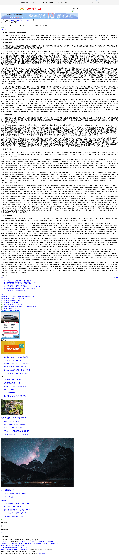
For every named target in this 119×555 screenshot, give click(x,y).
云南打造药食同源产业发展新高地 (12, 304)
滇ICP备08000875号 (6, 543)
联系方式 (31, 542)
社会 (37, 2)
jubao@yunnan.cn (43, 553)
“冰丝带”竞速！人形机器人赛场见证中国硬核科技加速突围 (19, 296)
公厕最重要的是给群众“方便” (12, 383)
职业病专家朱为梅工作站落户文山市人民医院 (17, 427)
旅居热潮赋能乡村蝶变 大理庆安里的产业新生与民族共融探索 (19, 288)
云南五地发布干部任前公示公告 (13, 506)
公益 (41, 2)
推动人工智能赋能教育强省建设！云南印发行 (17, 370)
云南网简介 (4, 542)
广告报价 (22, 542)
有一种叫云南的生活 (7, 490)
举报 (116, 277)
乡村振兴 (51, 2)
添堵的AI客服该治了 (10, 389)
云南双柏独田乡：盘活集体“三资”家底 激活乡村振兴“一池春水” (20, 282)
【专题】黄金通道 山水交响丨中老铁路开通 (16, 493)
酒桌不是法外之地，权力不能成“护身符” (15, 396)
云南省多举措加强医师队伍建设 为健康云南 (16, 363)
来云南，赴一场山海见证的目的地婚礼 (15, 424)
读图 (2, 294)
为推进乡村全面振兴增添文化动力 (13, 516)
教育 (59, 2)
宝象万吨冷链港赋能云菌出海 (10, 308)
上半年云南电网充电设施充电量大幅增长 (14, 290)
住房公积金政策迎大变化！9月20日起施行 (16, 367)
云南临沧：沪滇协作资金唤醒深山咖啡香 (14, 285)
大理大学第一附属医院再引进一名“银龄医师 (16, 431)
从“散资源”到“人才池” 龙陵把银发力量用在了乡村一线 (17, 280)
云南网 (12, 20)
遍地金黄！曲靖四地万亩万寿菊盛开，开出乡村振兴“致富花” (19, 306)
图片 (34, 2)
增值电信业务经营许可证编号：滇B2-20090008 (14, 549)
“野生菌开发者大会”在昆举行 (10, 302)
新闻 (27, 2)
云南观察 (3, 500)
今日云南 (3, 277)
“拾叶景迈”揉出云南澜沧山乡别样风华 (14, 418)
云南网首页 (22, 2)
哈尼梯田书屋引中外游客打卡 (12, 421)
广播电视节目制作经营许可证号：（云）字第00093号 (15, 547)
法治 (56, 2)
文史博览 (26, 20)
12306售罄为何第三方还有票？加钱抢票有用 (16, 503)
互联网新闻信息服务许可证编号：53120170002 (25, 543)
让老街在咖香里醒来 (10, 392)
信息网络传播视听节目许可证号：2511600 (51, 543)
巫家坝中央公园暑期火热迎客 (10, 310)
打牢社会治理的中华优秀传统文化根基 (15, 513)
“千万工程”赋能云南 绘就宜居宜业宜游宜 (15, 373)
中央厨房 (41, 542)
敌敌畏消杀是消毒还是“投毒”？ (13, 380)
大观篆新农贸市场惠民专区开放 (11, 300)
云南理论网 (19, 20)
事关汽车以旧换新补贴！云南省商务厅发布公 (17, 510)
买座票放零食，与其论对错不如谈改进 (15, 386)
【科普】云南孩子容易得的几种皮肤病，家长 (17, 434)
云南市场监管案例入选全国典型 (13, 360)
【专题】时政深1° (9, 497)
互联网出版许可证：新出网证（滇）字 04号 (13, 545)
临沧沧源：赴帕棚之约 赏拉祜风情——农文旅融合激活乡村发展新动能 (22, 287)
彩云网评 (45, 2)
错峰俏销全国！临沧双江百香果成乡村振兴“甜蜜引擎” (17, 283)
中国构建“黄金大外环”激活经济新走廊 (13, 298)
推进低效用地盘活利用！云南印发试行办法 (16, 357)
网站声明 (50, 542)
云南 (31, 2)
